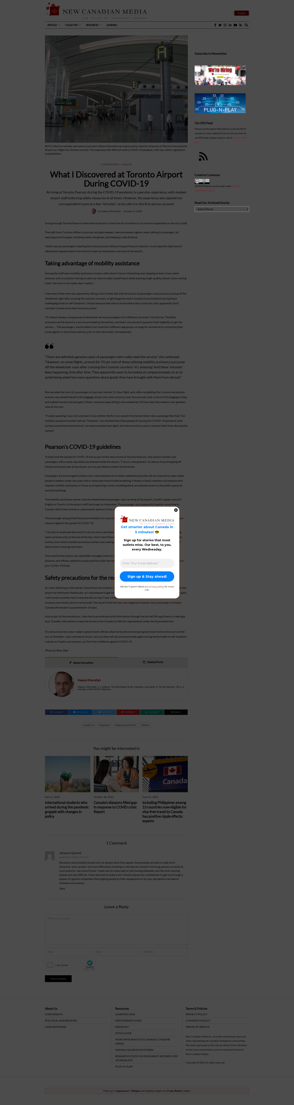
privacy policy (156, 586)
